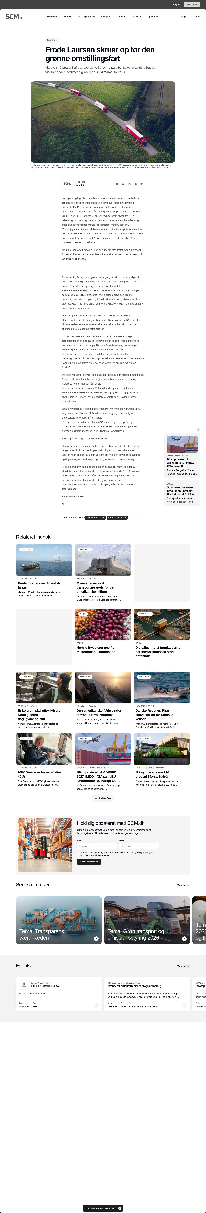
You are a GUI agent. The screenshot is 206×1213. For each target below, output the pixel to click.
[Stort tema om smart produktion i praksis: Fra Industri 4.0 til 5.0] (182, 493)
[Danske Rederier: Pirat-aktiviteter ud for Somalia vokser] (162, 700)
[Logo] (14, 16)
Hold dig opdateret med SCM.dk (101, 1208)
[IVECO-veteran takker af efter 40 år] (44, 759)
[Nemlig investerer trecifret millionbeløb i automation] (103, 631)
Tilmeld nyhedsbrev (89, 862)
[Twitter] (129, 183)
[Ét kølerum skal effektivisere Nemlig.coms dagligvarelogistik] (44, 700)
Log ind (177, 4)
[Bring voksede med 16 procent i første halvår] (162, 759)
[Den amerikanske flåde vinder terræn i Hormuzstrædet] (103, 698)
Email (121, 841)
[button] (198, 429)
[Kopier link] (142, 184)
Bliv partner (192, 4)
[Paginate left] (18, 920)
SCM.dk (79, 185)
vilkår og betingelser (137, 852)
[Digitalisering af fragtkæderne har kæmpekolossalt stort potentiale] (162, 633)
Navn (79, 841)
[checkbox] (78, 854)
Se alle (181, 885)
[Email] (135, 183)
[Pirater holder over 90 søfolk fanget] (44, 570)
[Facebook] (117, 183)
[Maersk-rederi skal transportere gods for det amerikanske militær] (103, 573)
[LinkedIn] (123, 183)
